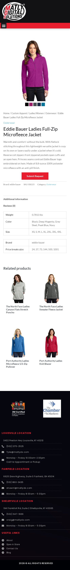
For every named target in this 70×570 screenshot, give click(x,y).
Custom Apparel (19, 113)
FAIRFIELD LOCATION (15, 469)
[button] (3, 25)
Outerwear (51, 113)
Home (6, 113)
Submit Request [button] (35, 176)
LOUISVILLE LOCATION (16, 433)
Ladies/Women (36, 113)
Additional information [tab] (15, 199)
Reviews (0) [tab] (9, 205)
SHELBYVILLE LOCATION (17, 501)
